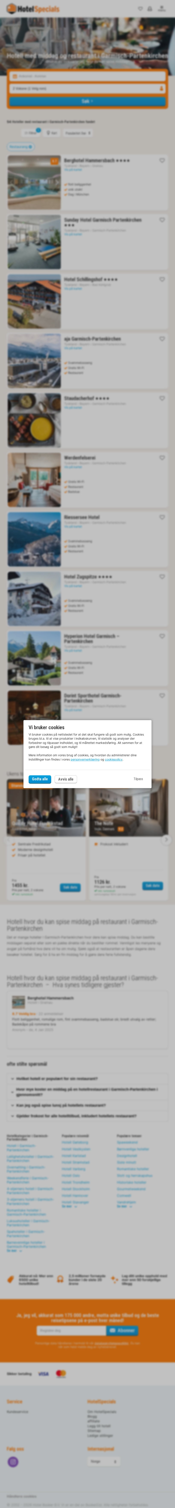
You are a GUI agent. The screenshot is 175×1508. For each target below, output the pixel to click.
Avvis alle (65, 779)
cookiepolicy (113, 759)
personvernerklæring (85, 759)
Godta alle (40, 779)
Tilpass (138, 779)
